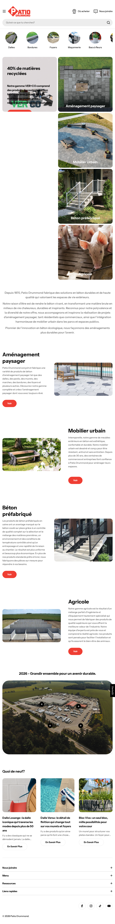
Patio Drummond (19, 916)
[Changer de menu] (4, 11)
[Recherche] (108, 22)
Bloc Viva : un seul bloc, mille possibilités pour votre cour (93, 822)
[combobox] (57, 22)
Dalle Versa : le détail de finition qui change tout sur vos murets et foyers (56, 822)
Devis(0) (112, 690)
